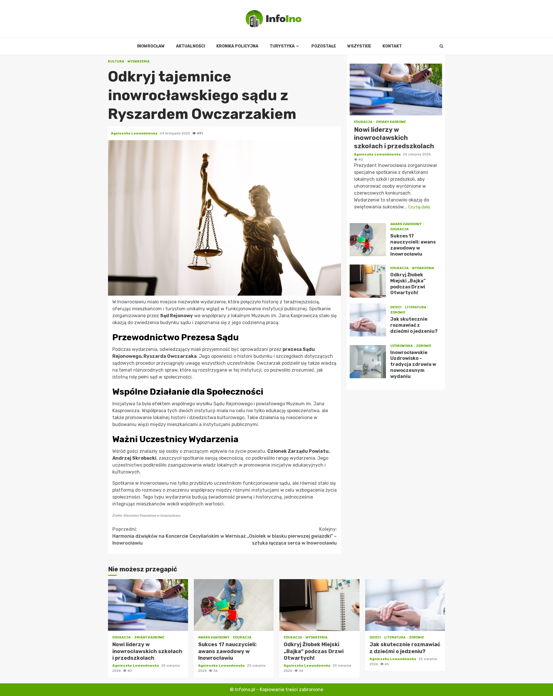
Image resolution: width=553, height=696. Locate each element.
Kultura (116, 61)
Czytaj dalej (419, 207)
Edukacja (363, 121)
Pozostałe (323, 46)
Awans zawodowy (406, 224)
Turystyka (282, 46)
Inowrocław (151, 46)
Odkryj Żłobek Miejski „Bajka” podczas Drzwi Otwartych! (368, 281)
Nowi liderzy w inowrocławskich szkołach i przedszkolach (396, 89)
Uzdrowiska (401, 345)
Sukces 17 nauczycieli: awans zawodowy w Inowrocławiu (368, 239)
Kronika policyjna (237, 46)
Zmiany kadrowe (391, 121)
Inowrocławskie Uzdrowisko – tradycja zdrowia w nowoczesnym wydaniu (368, 361)
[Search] (441, 46)
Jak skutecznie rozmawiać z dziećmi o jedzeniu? (368, 319)
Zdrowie (397, 312)
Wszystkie (359, 46)
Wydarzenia (138, 61)
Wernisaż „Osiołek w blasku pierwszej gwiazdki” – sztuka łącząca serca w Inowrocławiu (281, 536)
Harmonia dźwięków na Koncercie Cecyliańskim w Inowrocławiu (168, 536)
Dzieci (396, 307)
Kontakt (392, 46)
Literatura (416, 307)
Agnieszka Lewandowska (134, 133)
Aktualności (190, 46)
